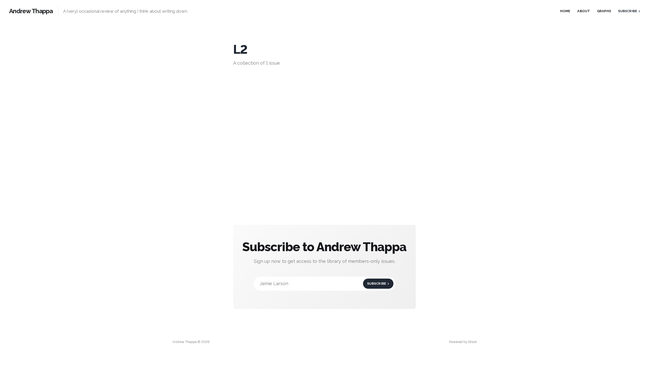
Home (565, 11)
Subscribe (627, 11)
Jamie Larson (323, 283)
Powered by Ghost (463, 342)
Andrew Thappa (31, 11)
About (583, 11)
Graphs (604, 11)
